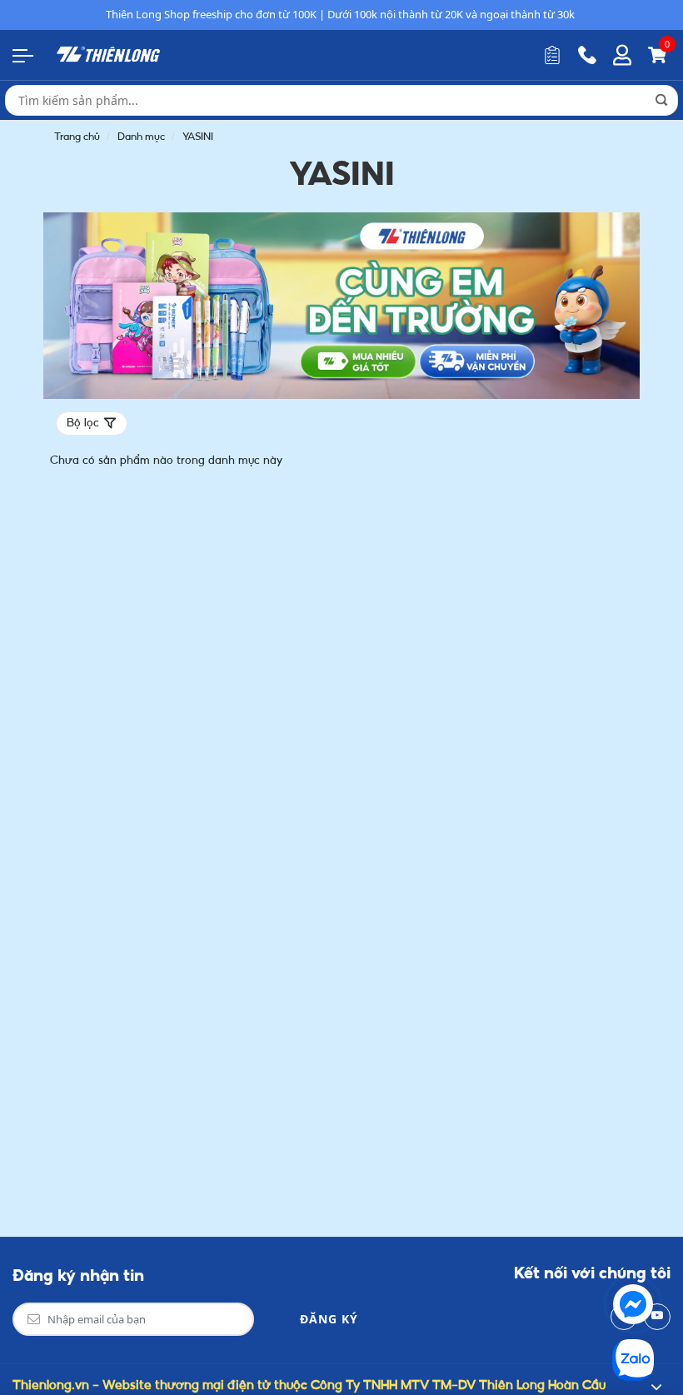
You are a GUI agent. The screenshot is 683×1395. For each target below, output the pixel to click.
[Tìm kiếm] (661, 100)
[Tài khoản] (622, 55)
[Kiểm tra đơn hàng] (552, 55)
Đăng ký (329, 1319)
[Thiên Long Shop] (108, 54)
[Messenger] (633, 1304)
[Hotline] (587, 55)
